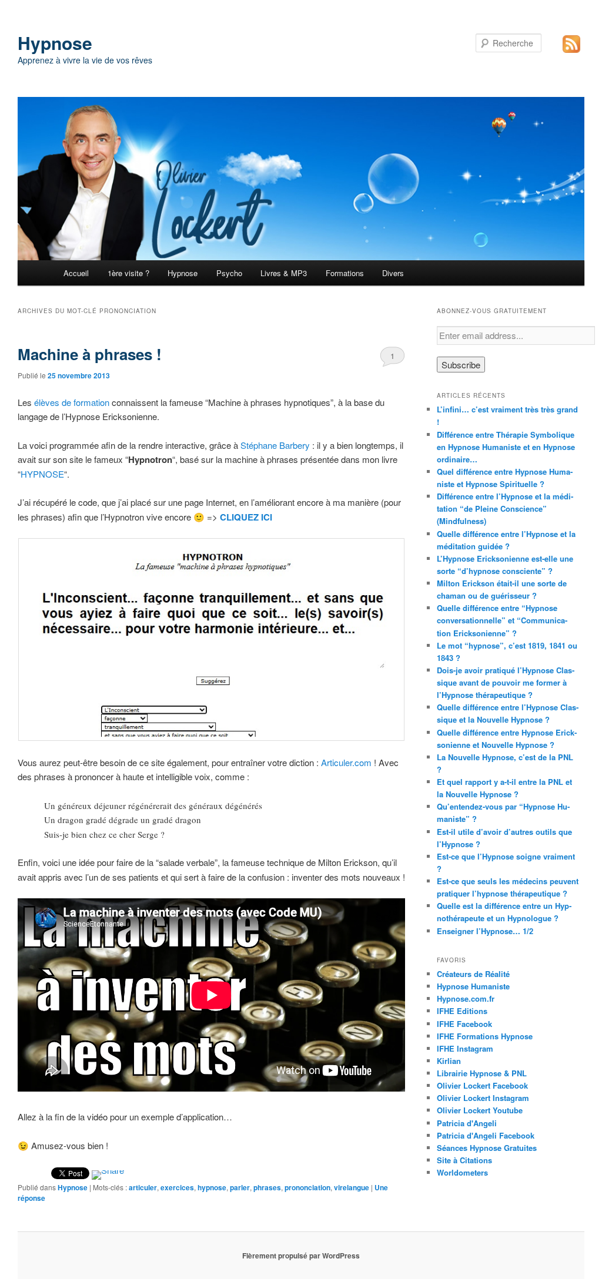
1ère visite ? (128, 272)
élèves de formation (71, 402)
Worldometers (462, 1172)
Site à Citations (464, 1160)
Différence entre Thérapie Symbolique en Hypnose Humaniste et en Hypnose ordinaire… (506, 447)
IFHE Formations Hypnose (485, 1036)
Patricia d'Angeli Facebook (485, 1135)
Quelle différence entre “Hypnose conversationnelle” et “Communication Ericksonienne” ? (502, 620)
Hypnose (55, 42)
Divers (393, 272)
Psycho (229, 272)
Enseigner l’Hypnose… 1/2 (485, 930)
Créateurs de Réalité (473, 973)
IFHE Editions (462, 1010)
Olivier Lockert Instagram (483, 1097)
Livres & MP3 (283, 272)
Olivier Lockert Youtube (480, 1110)
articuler (143, 1187)
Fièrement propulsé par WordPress (301, 1255)
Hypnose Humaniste (473, 986)
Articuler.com (346, 762)
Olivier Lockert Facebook (482, 1085)
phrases (267, 1187)
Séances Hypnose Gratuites (487, 1147)
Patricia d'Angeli (467, 1123)
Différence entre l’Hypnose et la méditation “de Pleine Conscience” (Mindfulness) (505, 508)
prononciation (307, 1187)
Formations (345, 272)
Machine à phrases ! (90, 354)
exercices (177, 1187)
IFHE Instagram (465, 1048)
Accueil (76, 272)
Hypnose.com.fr (465, 998)
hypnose (212, 1187)
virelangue (351, 1187)
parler (240, 1187)
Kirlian (449, 1060)
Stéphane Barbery (275, 445)
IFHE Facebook (464, 1023)
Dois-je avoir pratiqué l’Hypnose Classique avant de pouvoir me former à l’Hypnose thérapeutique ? (505, 682)
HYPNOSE (42, 474)
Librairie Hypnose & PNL (482, 1073)
